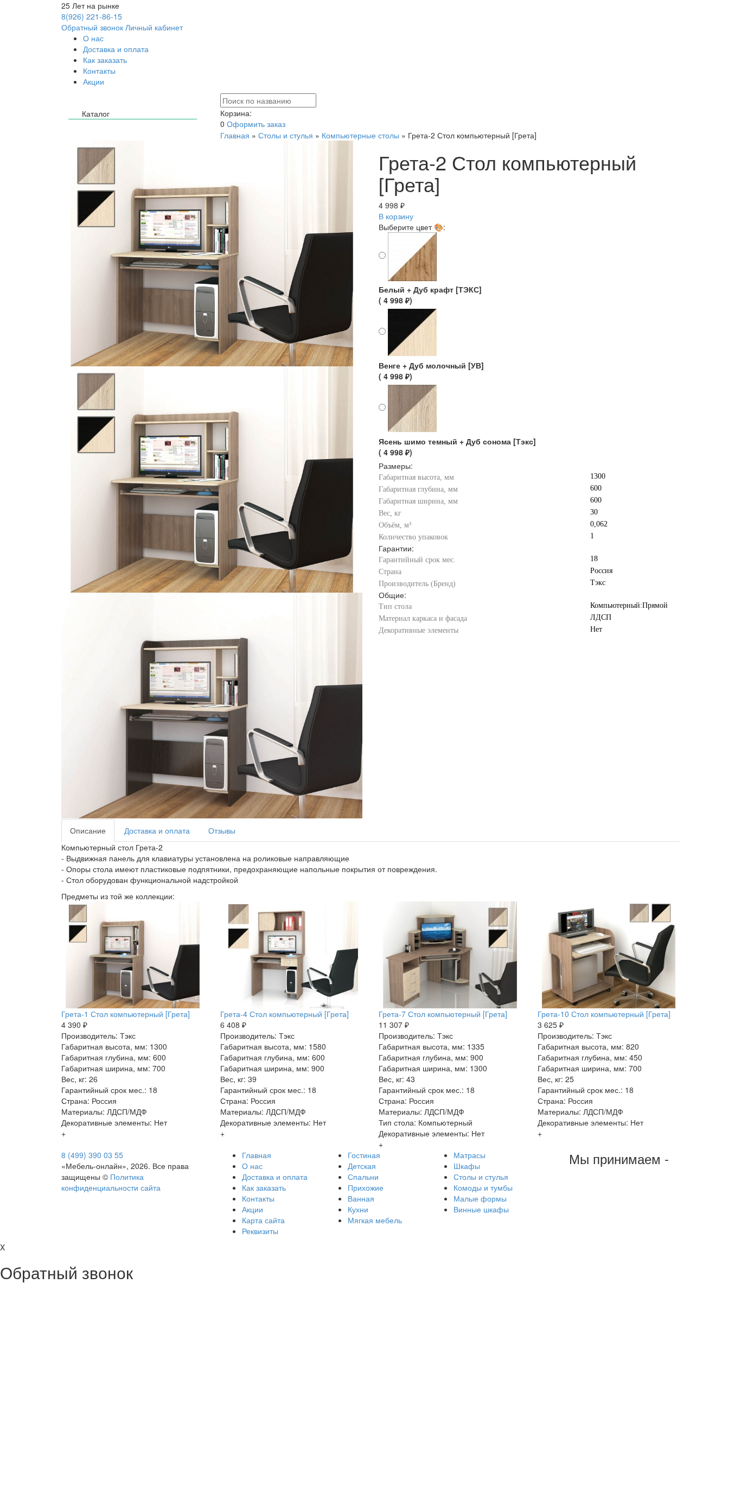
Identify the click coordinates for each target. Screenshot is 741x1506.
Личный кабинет (154, 27)
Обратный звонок (92, 27)
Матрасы (469, 1154)
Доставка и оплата (116, 48)
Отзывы (221, 830)
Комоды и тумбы (483, 1187)
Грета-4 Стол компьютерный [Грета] (284, 1013)
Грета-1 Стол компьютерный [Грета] (125, 1013)
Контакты (99, 70)
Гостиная (364, 1154)
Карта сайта (263, 1220)
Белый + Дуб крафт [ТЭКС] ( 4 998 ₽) (430, 295)
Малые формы (480, 1198)
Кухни (358, 1209)
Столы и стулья (285, 135)
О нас (93, 38)
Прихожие (366, 1187)
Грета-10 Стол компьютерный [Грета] (604, 1013)
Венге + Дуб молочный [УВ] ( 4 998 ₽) (431, 371)
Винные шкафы (481, 1209)
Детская (362, 1165)
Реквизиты (260, 1230)
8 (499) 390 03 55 (92, 1154)
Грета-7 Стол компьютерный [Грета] (443, 1013)
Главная (235, 135)
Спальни (363, 1176)
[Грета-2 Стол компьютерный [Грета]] (211, 479)
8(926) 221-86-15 (91, 16)
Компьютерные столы (360, 135)
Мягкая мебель (375, 1220)
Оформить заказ (256, 123)
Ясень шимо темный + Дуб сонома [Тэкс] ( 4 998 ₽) (457, 446)
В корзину (396, 216)
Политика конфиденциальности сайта (111, 1182)
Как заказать (105, 59)
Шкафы (466, 1165)
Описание (88, 830)
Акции (93, 81)
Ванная (361, 1198)
